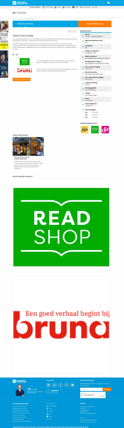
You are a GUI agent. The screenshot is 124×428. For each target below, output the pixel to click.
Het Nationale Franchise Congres (20, 410)
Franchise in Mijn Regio (18, 419)
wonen (76, 7)
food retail (68, 7)
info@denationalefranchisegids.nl (88, 413)
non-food (88, 36)
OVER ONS (82, 418)
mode (96, 7)
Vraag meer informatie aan (21, 79)
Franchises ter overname (18, 415)
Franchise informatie (25, 24)
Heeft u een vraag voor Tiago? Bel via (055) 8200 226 (35, 392)
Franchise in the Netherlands (19, 417)
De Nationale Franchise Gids (20, 3)
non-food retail (87, 7)
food (50, 413)
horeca (59, 7)
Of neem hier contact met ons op (88, 422)
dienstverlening (49, 7)
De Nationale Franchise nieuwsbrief (21, 413)
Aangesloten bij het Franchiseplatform (22, 421)
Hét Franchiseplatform (20, 403)
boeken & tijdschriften (97, 36)
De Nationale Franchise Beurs (20, 408)
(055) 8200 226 (83, 411)
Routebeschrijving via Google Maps (88, 420)
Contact (83, 403)
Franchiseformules (50, 403)
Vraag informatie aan (95, 24)
